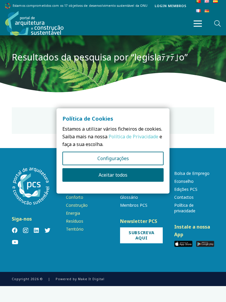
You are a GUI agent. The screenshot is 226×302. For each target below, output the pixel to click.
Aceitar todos (113, 175)
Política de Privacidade (133, 137)
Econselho (184, 181)
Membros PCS (133, 205)
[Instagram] (25, 230)
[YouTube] (15, 242)
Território (75, 229)
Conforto (74, 197)
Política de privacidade (184, 208)
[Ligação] (34, 23)
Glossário (129, 197)
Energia (73, 213)
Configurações (113, 158)
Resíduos (74, 221)
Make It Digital (91, 279)
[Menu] (198, 23)
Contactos (184, 197)
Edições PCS (185, 189)
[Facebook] (14, 230)
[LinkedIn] (36, 230)
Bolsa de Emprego (192, 173)
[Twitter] (47, 230)
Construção (77, 205)
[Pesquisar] (217, 23)
